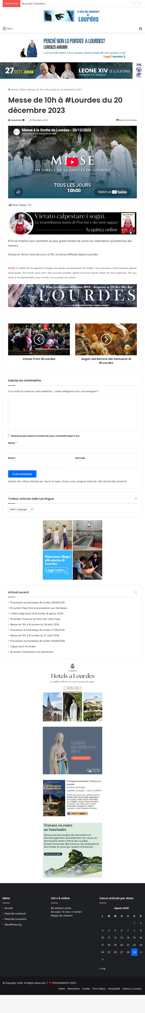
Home (14, 89)
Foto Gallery (99, 988)
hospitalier (16, 120)
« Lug (102, 968)
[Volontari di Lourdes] (72, 16)
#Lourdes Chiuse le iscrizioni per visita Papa (35, 619)
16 (141, 937)
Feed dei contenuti (15, 913)
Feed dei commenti (15, 919)
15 (134, 937)
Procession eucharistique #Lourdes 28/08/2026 (37, 602)
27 (121, 952)
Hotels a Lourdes (132, 988)
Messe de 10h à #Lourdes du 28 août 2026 (34, 624)
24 (102, 952)
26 (115, 952)
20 (121, 944)
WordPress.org (13, 924)
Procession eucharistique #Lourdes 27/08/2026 (37, 630)
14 (128, 937)
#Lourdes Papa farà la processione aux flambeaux (38, 608)
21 (128, 944)
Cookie (86, 988)
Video (22, 89)
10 (102, 937)
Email (12, 458)
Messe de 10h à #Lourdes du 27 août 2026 (34, 635)
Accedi (9, 908)
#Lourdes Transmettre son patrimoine (43, 3)
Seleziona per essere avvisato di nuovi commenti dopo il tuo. (45, 435)
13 (121, 937)
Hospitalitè (114, 988)
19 (115, 944)
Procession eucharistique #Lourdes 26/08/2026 (37, 640)
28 (128, 952)
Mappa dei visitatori (61, 915)
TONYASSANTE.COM (63, 983)
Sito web (80, 458)
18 (109, 944)
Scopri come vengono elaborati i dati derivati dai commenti (94, 481)
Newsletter (74, 988)
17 (102, 944)
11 (109, 937)
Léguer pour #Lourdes (23, 646)
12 (115, 937)
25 (109, 952)
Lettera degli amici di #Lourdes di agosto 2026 (36, 613)
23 (140, 944)
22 (134, 944)
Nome (12, 442)
